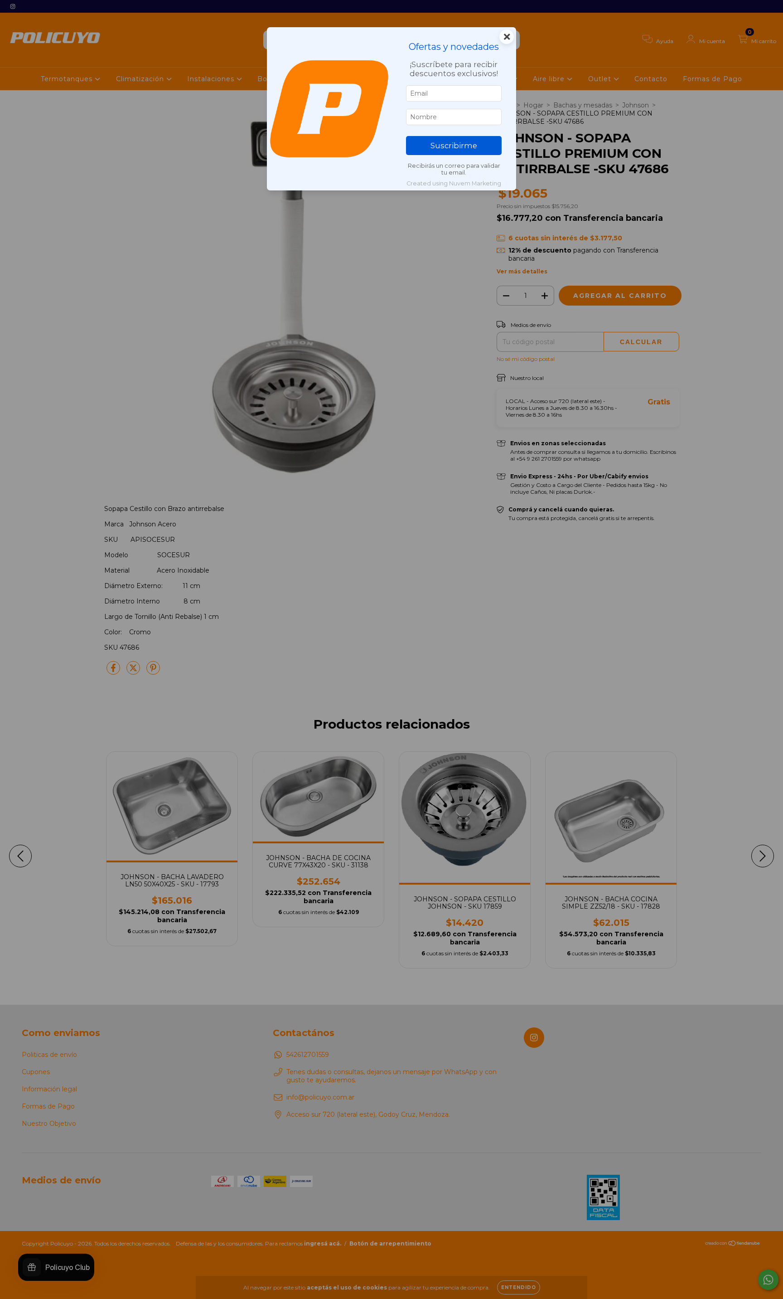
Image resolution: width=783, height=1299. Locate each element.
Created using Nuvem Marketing (453, 183)
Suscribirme (453, 145)
